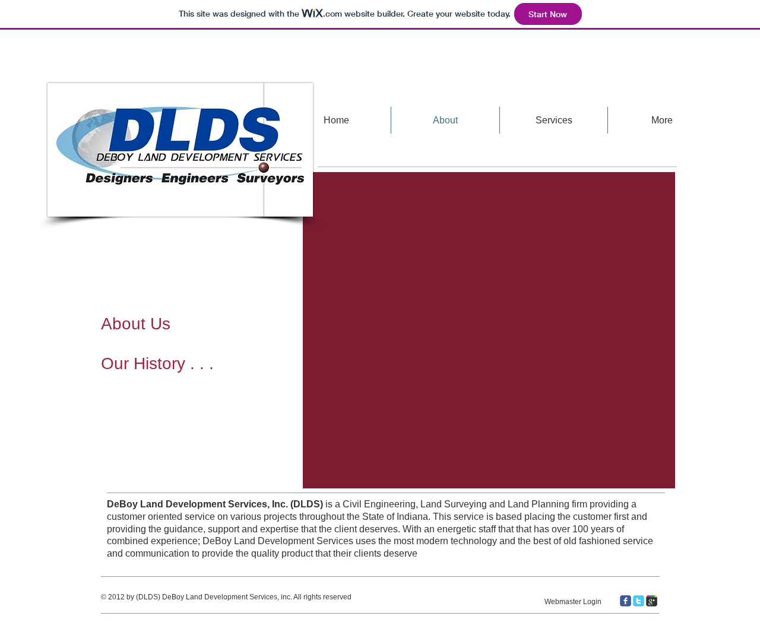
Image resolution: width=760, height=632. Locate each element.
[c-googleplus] (651, 600)
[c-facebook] (625, 600)
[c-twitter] (638, 600)
